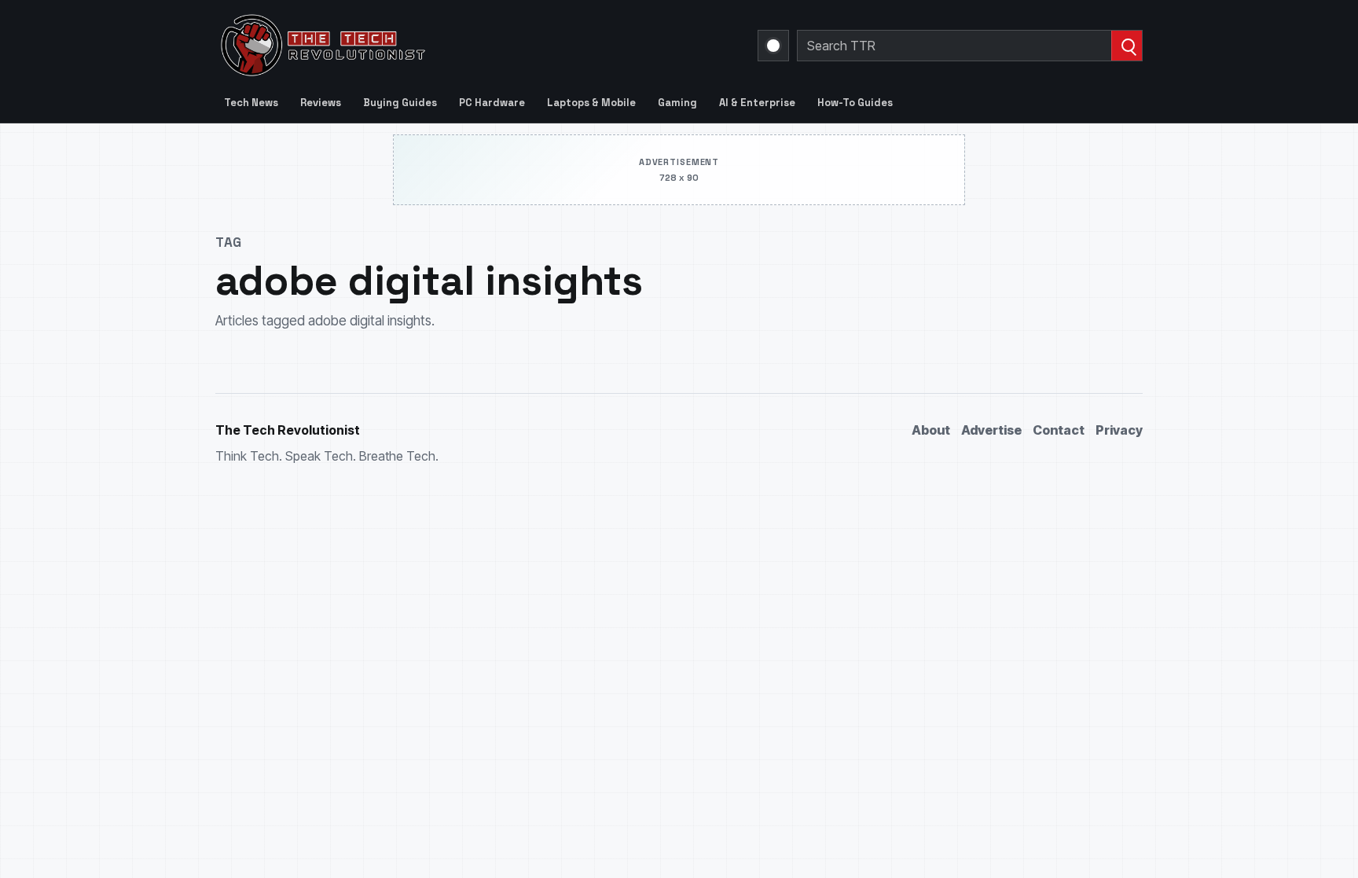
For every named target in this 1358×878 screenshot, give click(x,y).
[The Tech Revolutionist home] (435, 45)
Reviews (320, 102)
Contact (1059, 430)
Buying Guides (400, 102)
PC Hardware (492, 102)
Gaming (677, 102)
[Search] (1126, 46)
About (931, 430)
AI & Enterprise (757, 102)
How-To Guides (855, 102)
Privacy (1119, 430)
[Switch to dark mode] (773, 45)
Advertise (991, 430)
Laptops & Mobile (591, 102)
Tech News (251, 102)
